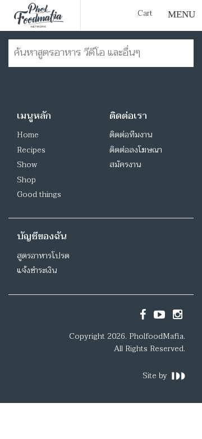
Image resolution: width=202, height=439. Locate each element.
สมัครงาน (125, 164)
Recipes (31, 150)
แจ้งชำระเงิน (37, 270)
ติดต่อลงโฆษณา (135, 150)
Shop (26, 179)
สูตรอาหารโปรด (43, 255)
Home (28, 134)
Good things (39, 194)
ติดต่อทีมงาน (130, 134)
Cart (145, 13)
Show (27, 164)
